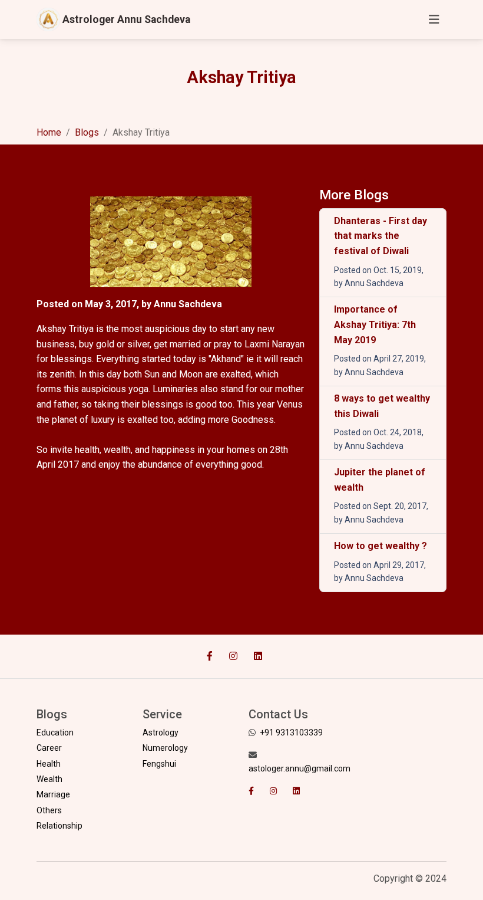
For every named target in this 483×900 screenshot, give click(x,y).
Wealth (49, 779)
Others (49, 810)
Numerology (165, 748)
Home (49, 132)
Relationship (59, 825)
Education (55, 732)
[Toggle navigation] (434, 19)
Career (49, 748)
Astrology (160, 732)
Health (49, 763)
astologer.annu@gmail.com (299, 768)
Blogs (87, 132)
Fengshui (159, 763)
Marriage (53, 794)
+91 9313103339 (291, 732)
